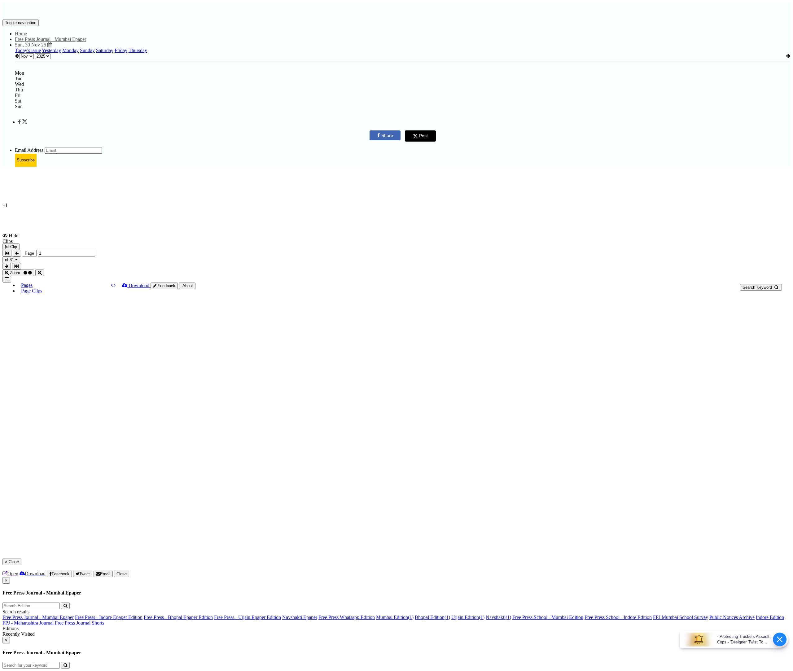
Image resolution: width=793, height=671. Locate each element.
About (187, 285)
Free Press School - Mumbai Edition (547, 617)
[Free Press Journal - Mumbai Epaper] (396, 10)
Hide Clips (10, 238)
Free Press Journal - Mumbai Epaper (38, 617)
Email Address (29, 150)
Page (29, 253)
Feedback (165, 285)
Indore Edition (770, 617)
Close (121, 574)
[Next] (115, 285)
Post (423, 135)
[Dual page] (6, 279)
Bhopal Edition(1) (432, 617)
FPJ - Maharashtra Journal (28, 622)
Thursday (138, 50)
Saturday (104, 50)
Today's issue (28, 50)
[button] (22, 122)
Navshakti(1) (498, 617)
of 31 (10, 259)
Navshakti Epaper (299, 617)
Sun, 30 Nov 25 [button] (31, 44)
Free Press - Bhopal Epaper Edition (178, 617)
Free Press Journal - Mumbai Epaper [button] (50, 39)
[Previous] (112, 285)
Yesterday (51, 50)
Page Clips (31, 290)
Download (139, 285)
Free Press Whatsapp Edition (346, 617)
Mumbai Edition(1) (395, 617)
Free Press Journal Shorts (79, 622)
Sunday (87, 50)
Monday (70, 50)
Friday (121, 50)
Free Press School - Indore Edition (618, 617)
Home (21, 33)
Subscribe (26, 160)
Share (387, 135)
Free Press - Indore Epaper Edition (108, 617)
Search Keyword (758, 287)
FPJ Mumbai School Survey (680, 617)
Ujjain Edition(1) (467, 617)
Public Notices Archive (732, 617)
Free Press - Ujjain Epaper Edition (247, 617)
